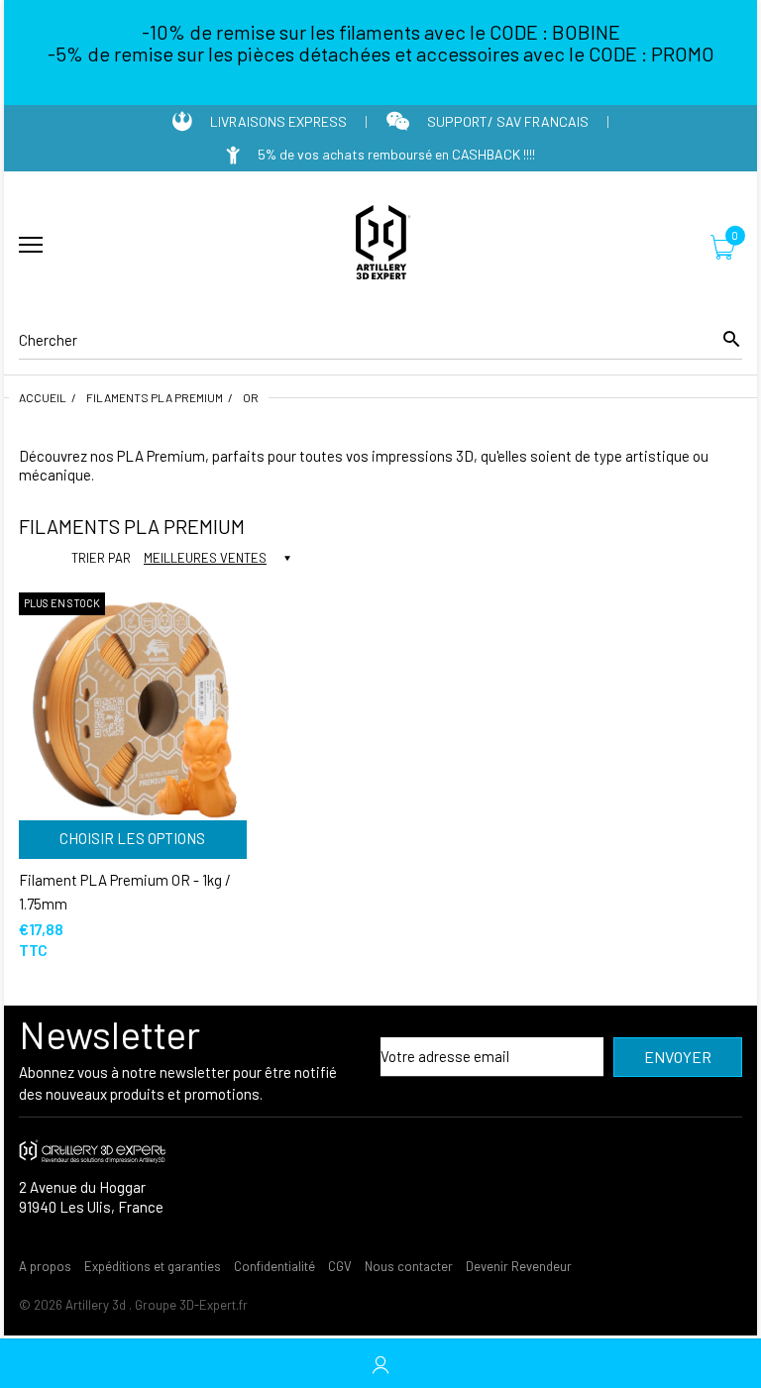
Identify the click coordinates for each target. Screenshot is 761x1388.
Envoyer (677, 1056)
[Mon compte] (380, 1363)
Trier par (101, 558)
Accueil (42, 397)
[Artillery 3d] (380, 245)
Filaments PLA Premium (154, 397)
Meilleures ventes (205, 558)
